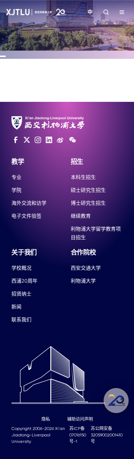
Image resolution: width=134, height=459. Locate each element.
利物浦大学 (83, 281)
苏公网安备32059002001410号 (107, 435)
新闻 (16, 306)
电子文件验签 (26, 216)
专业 (16, 177)
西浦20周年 (24, 281)
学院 (16, 190)
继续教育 (81, 216)
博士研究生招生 (88, 203)
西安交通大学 (86, 268)
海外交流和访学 (28, 203)
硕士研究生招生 (88, 190)
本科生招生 (83, 177)
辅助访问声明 (80, 419)
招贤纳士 (21, 294)
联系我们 (21, 319)
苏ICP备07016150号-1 (77, 435)
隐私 (45, 419)
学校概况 (21, 268)
